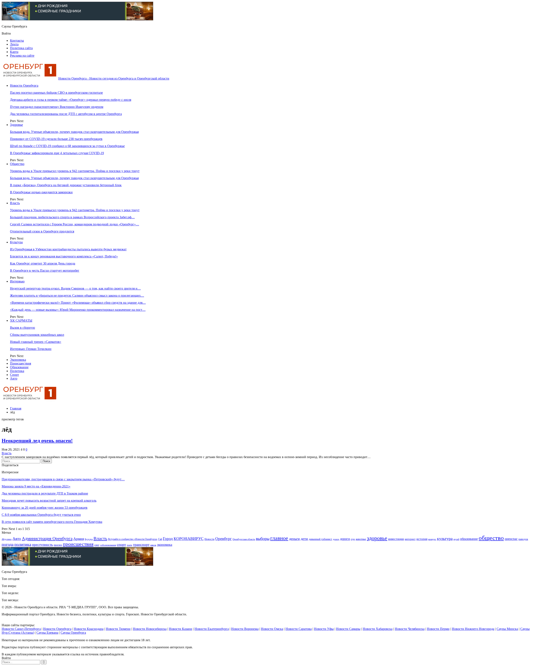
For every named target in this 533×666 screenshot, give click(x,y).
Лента (14, 44)
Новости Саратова (298, 629)
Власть (15, 203)
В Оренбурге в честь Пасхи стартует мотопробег (44, 270)
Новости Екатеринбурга (211, 629)
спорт (121, 544)
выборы (262, 538)
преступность (42, 545)
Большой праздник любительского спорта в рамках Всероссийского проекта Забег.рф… (72, 217)
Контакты (17, 40)
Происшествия (20, 363)
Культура (16, 242)
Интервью (17, 281)
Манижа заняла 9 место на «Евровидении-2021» (36, 486)
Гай (160, 539)
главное (279, 538)
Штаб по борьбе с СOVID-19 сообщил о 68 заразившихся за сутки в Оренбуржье (67, 146)
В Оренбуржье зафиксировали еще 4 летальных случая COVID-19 (57, 153)
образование (469, 539)
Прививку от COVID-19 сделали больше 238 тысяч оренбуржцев (56, 139)
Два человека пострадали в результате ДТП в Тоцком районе (45, 493)
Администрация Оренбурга (47, 538)
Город (168, 538)
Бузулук (89, 539)
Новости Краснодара (88, 629)
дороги (345, 539)
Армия (78, 539)
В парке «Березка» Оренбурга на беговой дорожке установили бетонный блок (66, 185)
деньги (294, 539)
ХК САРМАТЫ (21, 320)
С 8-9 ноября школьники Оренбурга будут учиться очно (41, 514)
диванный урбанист (320, 539)
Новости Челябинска (410, 629)
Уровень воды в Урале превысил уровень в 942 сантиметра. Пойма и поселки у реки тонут (74, 171)
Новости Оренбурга (24, 85)
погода (8, 544)
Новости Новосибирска (150, 629)
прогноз (58, 545)
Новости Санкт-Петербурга (21, 629)
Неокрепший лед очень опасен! (37, 440)
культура (445, 538)
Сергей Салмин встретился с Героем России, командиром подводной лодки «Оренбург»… (74, 224)
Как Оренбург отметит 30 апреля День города (42, 263)
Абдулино (7, 539)
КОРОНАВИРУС (189, 538)
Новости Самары (348, 629)
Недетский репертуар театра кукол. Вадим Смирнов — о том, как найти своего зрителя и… (75, 288)
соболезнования (108, 545)
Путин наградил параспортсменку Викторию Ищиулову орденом (56, 107)
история (421, 539)
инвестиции (396, 539)
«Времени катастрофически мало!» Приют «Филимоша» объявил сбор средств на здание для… (78, 302)
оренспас (511, 539)
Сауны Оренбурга (73, 632)
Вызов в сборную (22, 327)
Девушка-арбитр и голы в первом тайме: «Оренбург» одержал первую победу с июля (70, 99)
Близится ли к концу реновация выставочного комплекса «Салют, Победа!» (64, 256)
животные (361, 539)
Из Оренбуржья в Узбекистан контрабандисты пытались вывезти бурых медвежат (68, 249)
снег (96, 544)
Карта (14, 52)
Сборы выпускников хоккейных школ (37, 334)
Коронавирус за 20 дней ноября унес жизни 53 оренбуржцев (44, 507)
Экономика (18, 359)
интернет (410, 539)
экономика (164, 544)
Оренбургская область (244, 539)
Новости (209, 539)
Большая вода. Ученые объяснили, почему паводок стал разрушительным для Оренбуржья (74, 132)
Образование (19, 367)
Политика (17, 371)
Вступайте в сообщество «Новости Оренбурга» (132, 539)
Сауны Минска (507, 629)
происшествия (78, 544)
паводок (523, 539)
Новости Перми (438, 629)
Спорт (14, 374)
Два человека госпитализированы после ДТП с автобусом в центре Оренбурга (66, 114)
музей (456, 539)
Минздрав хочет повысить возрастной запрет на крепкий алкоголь (49, 500)
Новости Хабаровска (377, 629)
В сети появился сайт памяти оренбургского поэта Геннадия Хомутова (52, 522)
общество (491, 538)
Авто (13, 378)
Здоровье (16, 124)
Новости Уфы (324, 629)
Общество (17, 164)
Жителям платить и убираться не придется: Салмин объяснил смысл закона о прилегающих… (77, 295)
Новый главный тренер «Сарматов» (35, 342)
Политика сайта (21, 48)
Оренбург (223, 538)
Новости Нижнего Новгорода (473, 629)
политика (22, 544)
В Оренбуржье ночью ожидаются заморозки (41, 192)
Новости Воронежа (245, 629)
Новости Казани (180, 629)
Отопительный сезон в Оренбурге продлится (42, 231)
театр (129, 545)
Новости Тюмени (118, 629)
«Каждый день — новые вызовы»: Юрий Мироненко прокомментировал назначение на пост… (78, 309)
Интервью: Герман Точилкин (30, 349)
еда (353, 539)
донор (336, 539)
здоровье (377, 538)
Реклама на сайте (22, 55)
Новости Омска (272, 629)
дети (304, 539)
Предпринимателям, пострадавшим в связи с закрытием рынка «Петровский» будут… (63, 479)
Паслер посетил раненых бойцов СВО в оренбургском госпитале (56, 92)
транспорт (141, 544)
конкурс (432, 539)
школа (153, 545)
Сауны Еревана (47, 632)
